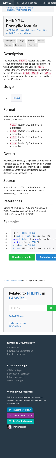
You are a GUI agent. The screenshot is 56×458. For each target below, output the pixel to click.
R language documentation (20, 351)
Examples (32, 45)
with (15, 245)
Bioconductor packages (18, 374)
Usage (21, 41)
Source (8, 45)
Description (10, 41)
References (19, 45)
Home (9, 8)
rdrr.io (7, 3)
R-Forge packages (15, 377)
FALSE (35, 242)
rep (36, 236)
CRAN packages (14, 370)
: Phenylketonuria (18, 10)
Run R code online (16, 354)
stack (23, 233)
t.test (16, 248)
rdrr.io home (13, 348)
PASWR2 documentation (12, 280)
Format (31, 41)
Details (41, 41)
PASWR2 (16, 298)
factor (29, 236)
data (24, 239)
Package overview (17, 323)
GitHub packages (15, 381)
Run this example (21, 257)
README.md (15, 327)
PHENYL (16, 98)
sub (18, 236)
